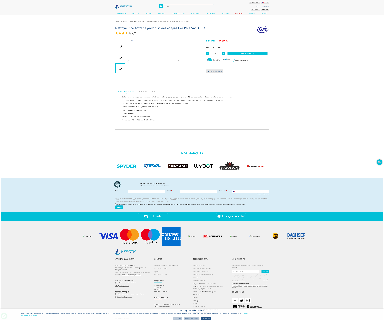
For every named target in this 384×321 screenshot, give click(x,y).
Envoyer (119, 207)
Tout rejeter (177, 318)
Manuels (142, 91)
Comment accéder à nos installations (166, 266)
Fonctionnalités (125, 91)
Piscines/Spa (121, 13)
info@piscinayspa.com (122, 286)
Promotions (239, 13)
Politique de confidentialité (183, 204)
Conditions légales (199, 266)
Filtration (149, 13)
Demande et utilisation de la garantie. (205, 292)
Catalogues (196, 301)
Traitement (161, 13)
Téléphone (223, 191)
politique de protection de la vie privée (159, 201)
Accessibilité (197, 295)
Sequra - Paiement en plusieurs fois (204, 284)
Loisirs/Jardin (210, 13)
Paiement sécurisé (199, 281)
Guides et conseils (199, 307)
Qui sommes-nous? (160, 269)
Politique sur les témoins (201, 272)
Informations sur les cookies (29, 315)
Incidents (155, 216)
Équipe (156, 272)
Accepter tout (206, 318)
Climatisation (195, 13)
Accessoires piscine (178, 13)
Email (169, 191)
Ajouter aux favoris (215, 71)
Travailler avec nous (160, 275)
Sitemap (195, 298)
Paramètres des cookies (191, 318)
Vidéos (195, 304)
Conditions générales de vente (203, 275)
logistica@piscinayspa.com (123, 297)
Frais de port (197, 278)
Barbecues (225, 13)
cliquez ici (245, 313)
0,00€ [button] (266, 9)
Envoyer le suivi (232, 216)
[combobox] (234, 191)
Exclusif (264, 13)
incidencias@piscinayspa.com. (131, 275)
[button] (379, 165)
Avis (154, 91)
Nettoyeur (135, 13)
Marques (252, 13)
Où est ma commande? (262, 6)
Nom (117, 191)
